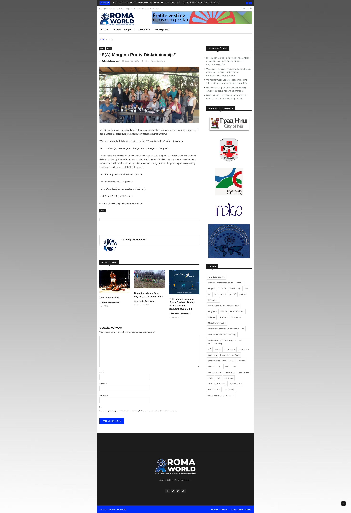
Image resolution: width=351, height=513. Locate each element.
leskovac (211, 317)
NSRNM (218, 349)
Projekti (129, 29)
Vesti (116, 29)
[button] (247, 3)
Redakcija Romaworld (110, 61)
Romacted (241, 361)
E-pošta (103, 383)
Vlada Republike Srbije (217, 384)
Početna (105, 29)
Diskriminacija (235, 288)
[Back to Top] (343, 503)
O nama (121, 8)
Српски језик (161, 29)
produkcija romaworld (217, 361)
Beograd (211, 288)
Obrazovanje (230, 349)
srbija (210, 378)
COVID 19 (222, 288)
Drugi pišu (144, 29)
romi (227, 366)
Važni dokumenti (144, 8)
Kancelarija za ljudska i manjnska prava (224, 305)
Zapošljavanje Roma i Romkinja (220, 395)
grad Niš (232, 294)
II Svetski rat (213, 300)
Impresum (130, 8)
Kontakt (156, 8)
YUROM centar (236, 384)
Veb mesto (103, 395)
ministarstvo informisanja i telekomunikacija (226, 328)
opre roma (212, 355)
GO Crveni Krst (220, 294)
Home (102, 39)
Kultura (224, 311)
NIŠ (209, 349)
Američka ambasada (216, 277)
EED (246, 288)
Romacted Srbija (214, 366)
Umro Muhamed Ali (109, 298)
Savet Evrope (243, 372)
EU (209, 294)
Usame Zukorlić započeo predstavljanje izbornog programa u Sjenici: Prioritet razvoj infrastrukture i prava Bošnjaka (228, 72)
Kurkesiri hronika (237, 311)
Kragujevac (212, 311)
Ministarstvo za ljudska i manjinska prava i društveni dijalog (225, 342)
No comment (159, 61)
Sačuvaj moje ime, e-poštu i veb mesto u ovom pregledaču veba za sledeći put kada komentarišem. (137, 411)
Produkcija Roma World (230, 355)
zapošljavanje (229, 389)
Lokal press (223, 317)
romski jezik (229, 372)
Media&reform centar (217, 323)
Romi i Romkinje (214, 372)
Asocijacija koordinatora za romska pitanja (225, 282)
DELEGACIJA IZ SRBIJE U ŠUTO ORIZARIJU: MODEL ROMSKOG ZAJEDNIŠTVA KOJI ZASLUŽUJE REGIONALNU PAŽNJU (166, 3)
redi (231, 361)
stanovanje (228, 378)
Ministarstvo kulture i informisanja (222, 334)
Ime (101, 372)
